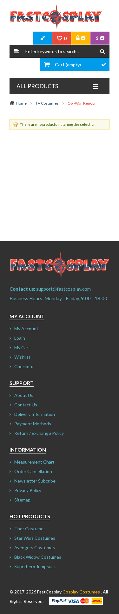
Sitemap (22, 499)
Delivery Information (34, 414)
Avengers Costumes (34, 547)
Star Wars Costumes (34, 538)
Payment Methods (32, 423)
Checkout (24, 366)
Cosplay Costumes (81, 591)
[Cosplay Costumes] (56, 17)
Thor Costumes (30, 528)
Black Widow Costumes (37, 557)
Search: (16, 51)
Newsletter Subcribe (35, 480)
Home (21, 103)
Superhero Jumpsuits (35, 566)
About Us (23, 395)
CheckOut (42, 38)
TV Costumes (47, 103)
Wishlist (22, 357)
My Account (26, 328)
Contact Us (25, 404)
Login (19, 338)
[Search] (102, 51)
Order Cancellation (33, 471)
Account (80, 38)
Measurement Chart (34, 462)
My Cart (22, 347)
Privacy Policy (27, 490)
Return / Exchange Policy (39, 433)
